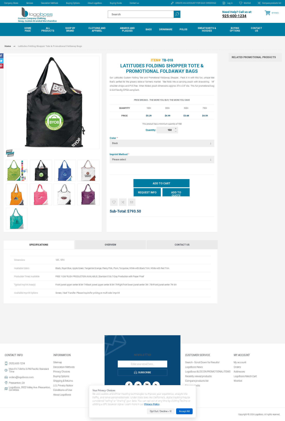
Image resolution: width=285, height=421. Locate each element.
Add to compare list (123, 202)
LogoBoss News (194, 367)
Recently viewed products (198, 376)
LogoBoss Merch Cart (245, 376)
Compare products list (271, 3)
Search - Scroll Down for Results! (202, 362)
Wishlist (238, 381)
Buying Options (73, 3)
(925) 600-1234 (17, 363)
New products (192, 385)
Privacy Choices (61, 371)
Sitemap (57, 362)
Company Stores (11, 3)
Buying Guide (116, 3)
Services (29, 3)
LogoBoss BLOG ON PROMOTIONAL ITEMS (207, 371)
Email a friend (131, 202)
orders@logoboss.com (21, 377)
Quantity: (151, 130)
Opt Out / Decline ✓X (161, 411)
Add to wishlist (114, 202)
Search (177, 14)
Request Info (147, 192)
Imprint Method (119, 154)
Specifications (38, 244)
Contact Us (182, 244)
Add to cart (161, 183)
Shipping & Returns (63, 381)
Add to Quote (176, 193)
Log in (230, 3)
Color (113, 138)
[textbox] (138, 14)
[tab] (39, 244)
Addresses (239, 371)
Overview (110, 244)
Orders (237, 367)
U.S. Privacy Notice (63, 385)
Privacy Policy (151, 404)
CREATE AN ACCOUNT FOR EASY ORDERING (195, 3)
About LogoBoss (95, 3)
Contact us (134, 3)
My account (240, 362)
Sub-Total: (118, 211)
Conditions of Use (62, 390)
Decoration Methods (49, 3)
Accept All (184, 411)
